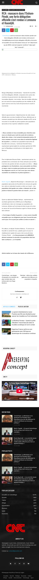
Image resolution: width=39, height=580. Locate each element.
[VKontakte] (28, 563)
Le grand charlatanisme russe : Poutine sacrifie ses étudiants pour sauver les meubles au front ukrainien (24, 314)
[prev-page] (3, 338)
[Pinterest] (12, 30)
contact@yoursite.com (15, 551)
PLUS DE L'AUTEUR (23, 306)
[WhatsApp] (16, 30)
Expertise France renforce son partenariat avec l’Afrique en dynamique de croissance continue (24, 331)
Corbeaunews (9, 26)
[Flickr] (19, 563)
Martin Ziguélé (6, 181)
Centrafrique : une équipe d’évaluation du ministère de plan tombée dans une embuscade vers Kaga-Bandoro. (10, 279)
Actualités (9, 7)
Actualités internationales (20, 7)
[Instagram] (24, 563)
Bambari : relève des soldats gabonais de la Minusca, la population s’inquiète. (28, 277)
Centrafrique (6, 35)
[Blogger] (10, 563)
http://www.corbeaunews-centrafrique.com (19, 294)
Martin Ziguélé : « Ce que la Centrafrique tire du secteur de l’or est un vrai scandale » (25, 430)
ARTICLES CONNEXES (9, 306)
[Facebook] (3, 30)
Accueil (3, 7)
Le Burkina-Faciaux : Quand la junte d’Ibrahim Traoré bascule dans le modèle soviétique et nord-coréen (23, 323)
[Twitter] (8, 30)
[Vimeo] (21, 297)
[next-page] (6, 338)
